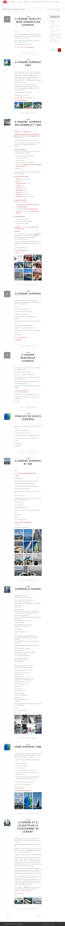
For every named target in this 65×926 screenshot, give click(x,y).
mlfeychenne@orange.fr (23, 392)
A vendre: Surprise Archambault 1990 (28, 123)
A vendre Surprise (28, 293)
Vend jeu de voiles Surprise (28, 418)
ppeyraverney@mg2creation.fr (24, 790)
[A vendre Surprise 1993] (7, 62)
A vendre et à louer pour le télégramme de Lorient (28, 827)
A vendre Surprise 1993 (28, 64)
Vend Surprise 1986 (28, 746)
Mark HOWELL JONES (32, 53)
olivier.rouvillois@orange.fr (20, 337)
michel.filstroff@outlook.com (21, 100)
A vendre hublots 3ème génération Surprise (28, 22)
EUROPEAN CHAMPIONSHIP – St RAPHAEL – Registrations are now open (55, 36)
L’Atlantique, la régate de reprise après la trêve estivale (55, 20)
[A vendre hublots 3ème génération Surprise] (7, 19)
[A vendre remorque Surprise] (7, 355)
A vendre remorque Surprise (28, 358)
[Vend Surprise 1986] (7, 747)
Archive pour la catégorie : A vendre (14, 9)
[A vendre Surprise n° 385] (7, 461)
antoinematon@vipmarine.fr (21, 250)
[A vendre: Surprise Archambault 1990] (7, 122)
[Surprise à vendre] (7, 589)
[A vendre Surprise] (7, 294)
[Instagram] (4, 9)
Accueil (54, 9)
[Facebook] (2, 9)
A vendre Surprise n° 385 (28, 462)
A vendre (28, 16)
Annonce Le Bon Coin (19, 893)
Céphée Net (19, 924)
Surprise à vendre (28, 589)
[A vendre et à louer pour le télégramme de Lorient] (7, 823)
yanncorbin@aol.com (29, 47)
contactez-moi (27, 890)
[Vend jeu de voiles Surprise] (7, 416)
